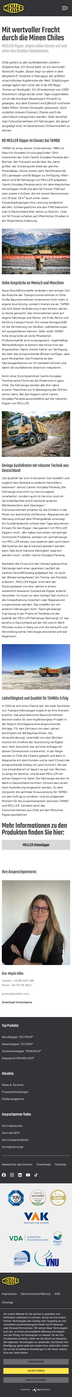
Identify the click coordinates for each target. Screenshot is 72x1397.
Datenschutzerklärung (35, 1293)
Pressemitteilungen (15, 1092)
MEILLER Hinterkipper (36, 845)
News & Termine (12, 1085)
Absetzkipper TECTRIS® (17, 1044)
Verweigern (36, 1361)
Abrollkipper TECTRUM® (17, 1037)
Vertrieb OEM (10, 1133)
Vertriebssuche (12, 1125)
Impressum (9, 1293)
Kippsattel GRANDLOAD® (18, 1058)
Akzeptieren (36, 1370)
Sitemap (7, 1302)
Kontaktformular (13, 1147)
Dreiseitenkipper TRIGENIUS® (21, 1051)
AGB (57, 1293)
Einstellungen (36, 1380)
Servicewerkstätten (15, 1140)
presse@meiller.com (15, 993)
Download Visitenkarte (17, 1002)
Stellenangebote (13, 1099)
